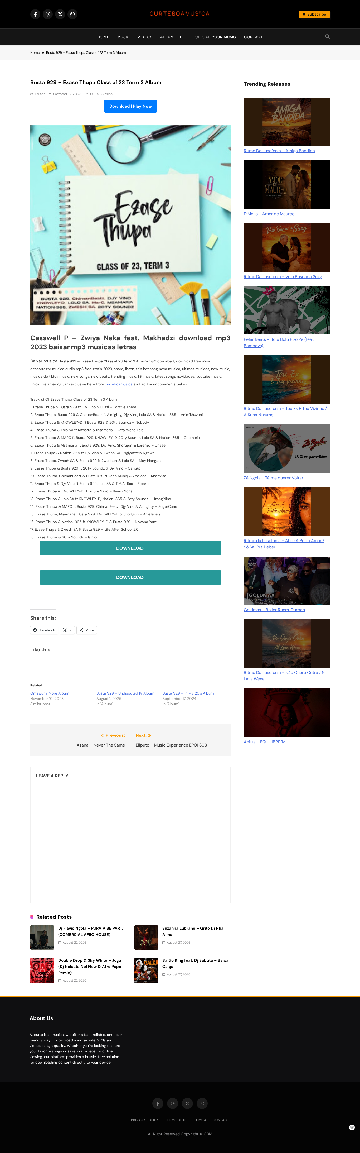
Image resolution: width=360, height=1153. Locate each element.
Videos (145, 37)
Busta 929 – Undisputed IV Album (125, 693)
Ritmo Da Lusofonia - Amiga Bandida (279, 151)
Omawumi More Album (49, 693)
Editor (40, 94)
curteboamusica (119, 384)
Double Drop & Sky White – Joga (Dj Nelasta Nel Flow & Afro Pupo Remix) (89, 966)
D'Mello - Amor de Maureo (269, 214)
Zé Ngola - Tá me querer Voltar (273, 478)
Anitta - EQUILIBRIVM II (266, 742)
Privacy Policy (145, 1120)
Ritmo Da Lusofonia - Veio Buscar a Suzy (283, 276)
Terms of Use (177, 1120)
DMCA (201, 1120)
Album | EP (171, 37)
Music (123, 37)
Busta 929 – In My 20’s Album (188, 693)
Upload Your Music (215, 37)
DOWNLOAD (130, 548)
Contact (253, 37)
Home (103, 37)
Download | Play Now (130, 106)
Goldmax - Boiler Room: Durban (274, 610)
